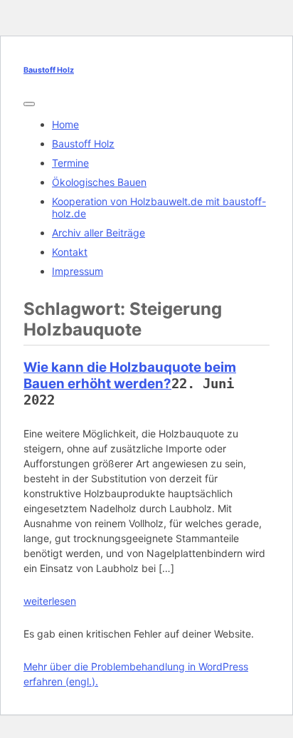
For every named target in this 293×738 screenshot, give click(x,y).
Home (65, 124)
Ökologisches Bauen (99, 182)
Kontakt (69, 252)
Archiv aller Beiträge (98, 233)
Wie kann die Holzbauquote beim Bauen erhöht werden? (129, 375)
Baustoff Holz (48, 70)
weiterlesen (49, 601)
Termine (70, 163)
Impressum (77, 271)
